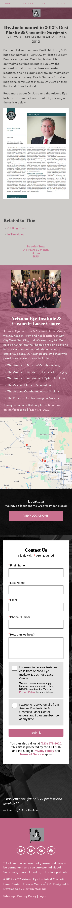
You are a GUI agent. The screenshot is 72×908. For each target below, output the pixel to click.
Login (42, 896)
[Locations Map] (36, 453)
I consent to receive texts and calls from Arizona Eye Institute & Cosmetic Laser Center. (38, 679)
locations (49, 336)
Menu (8, 4)
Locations (27, 4)
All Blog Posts (16, 228)
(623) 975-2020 (38, 410)
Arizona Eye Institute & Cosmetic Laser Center (35, 331)
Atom (36, 253)
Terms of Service (32, 754)
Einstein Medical (34, 889)
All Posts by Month (36, 250)
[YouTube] (51, 850)
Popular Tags (36, 246)
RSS (36, 256)
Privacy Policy (27, 692)
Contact (62, 4)
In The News (15, 234)
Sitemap (9, 896)
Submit (36, 732)
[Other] (21, 850)
